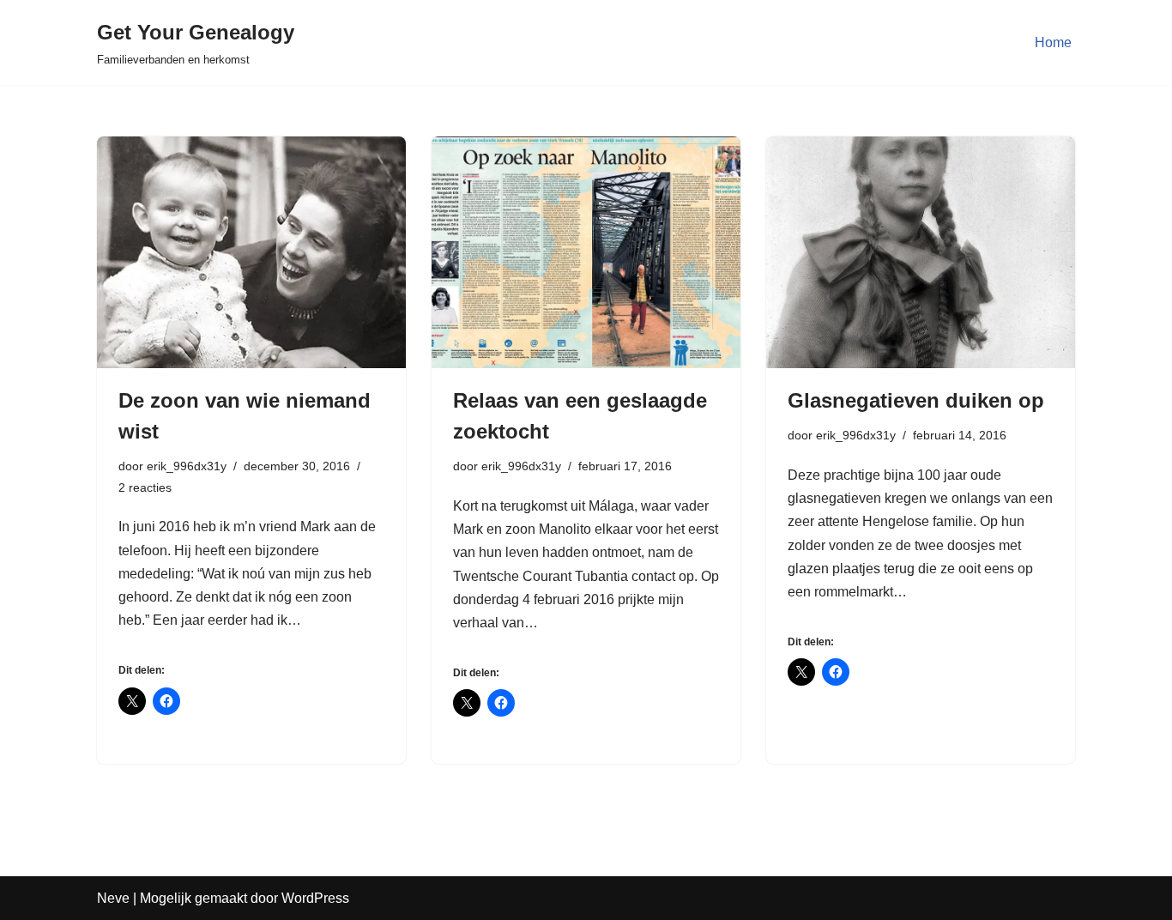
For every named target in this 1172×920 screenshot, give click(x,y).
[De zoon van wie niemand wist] (251, 252)
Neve (113, 898)
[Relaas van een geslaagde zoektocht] (586, 252)
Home (1053, 42)
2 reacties (145, 487)
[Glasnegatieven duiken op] (920, 252)
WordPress (315, 898)
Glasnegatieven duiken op (916, 400)
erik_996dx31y (187, 466)
